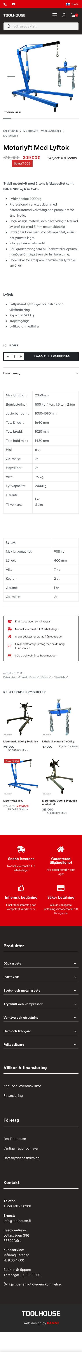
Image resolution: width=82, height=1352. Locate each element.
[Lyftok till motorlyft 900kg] (60, 717)
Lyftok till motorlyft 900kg (58, 741)
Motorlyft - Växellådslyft (42, 130)
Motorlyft (10, 135)
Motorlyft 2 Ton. (13, 800)
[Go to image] (7, 118)
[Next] (70, 76)
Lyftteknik (10, 130)
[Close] (77, 26)
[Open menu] (55, 15)
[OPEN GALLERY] (41, 76)
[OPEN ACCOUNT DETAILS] (64, 15)
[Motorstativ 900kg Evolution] (21, 717)
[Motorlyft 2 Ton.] (21, 776)
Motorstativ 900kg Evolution (20, 741)
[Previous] (11, 76)
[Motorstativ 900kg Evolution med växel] (60, 776)
